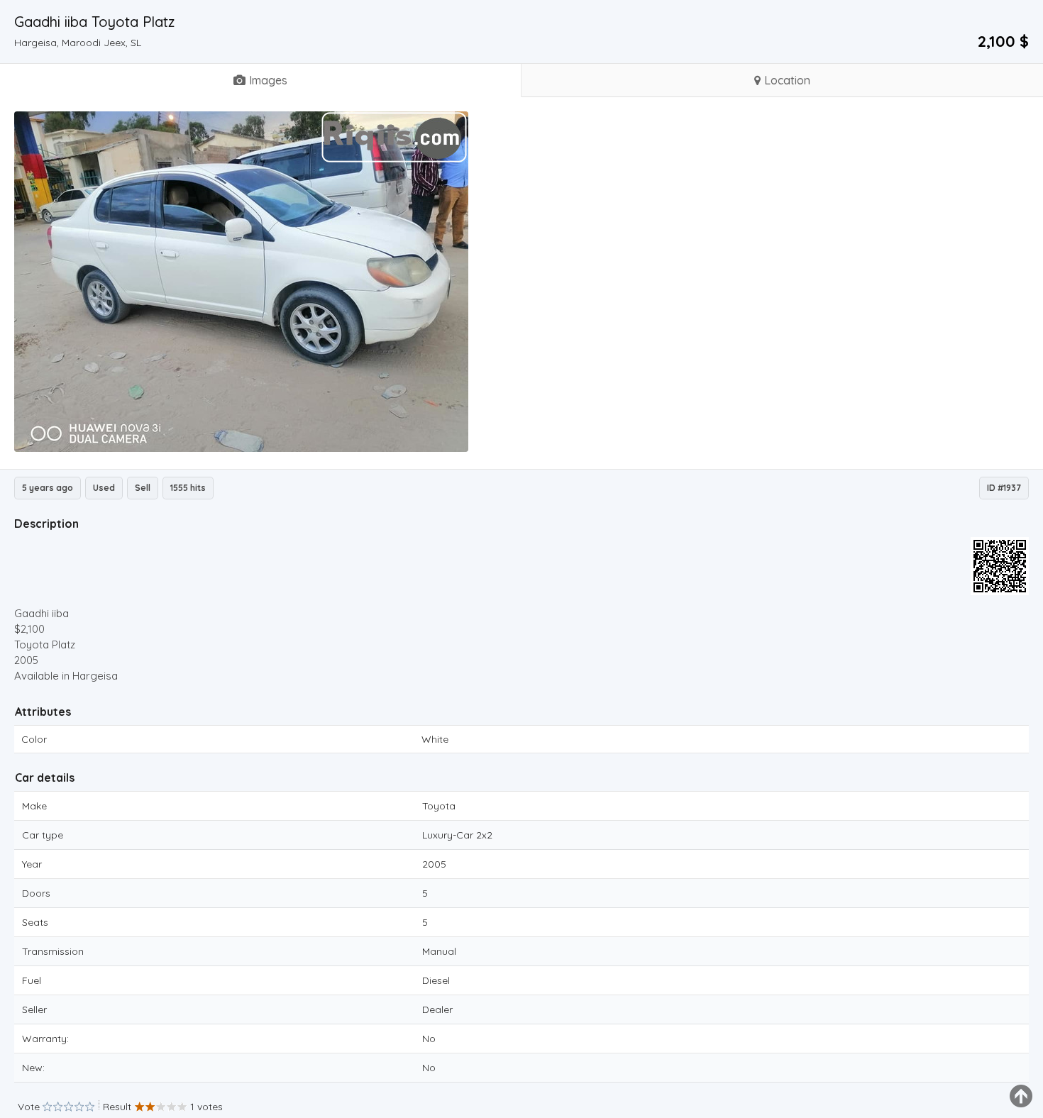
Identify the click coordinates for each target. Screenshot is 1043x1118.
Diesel (436, 980)
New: (33, 1067)
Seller (34, 1009)
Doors (36, 893)
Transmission (53, 951)
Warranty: (45, 1038)
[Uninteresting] (52, 1107)
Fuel (31, 980)
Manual (439, 951)
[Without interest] (47, 1107)
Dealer (437, 1009)
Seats (35, 922)
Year (32, 864)
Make (34, 805)
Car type (42, 835)
